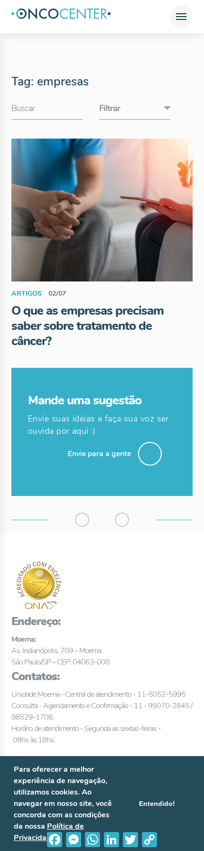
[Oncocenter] (61, 16)
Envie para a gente (99, 454)
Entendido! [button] (157, 803)
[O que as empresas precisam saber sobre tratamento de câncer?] (102, 210)
